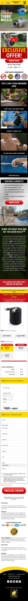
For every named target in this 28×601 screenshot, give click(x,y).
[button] (14, 61)
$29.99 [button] (7, 347)
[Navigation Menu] (2, 2)
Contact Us (11, 574)
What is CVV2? (6, 407)
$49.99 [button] (21, 347)
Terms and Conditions (14, 576)
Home (4, 574)
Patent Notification (14, 578)
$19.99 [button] (7, 355)
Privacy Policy (5, 425)
